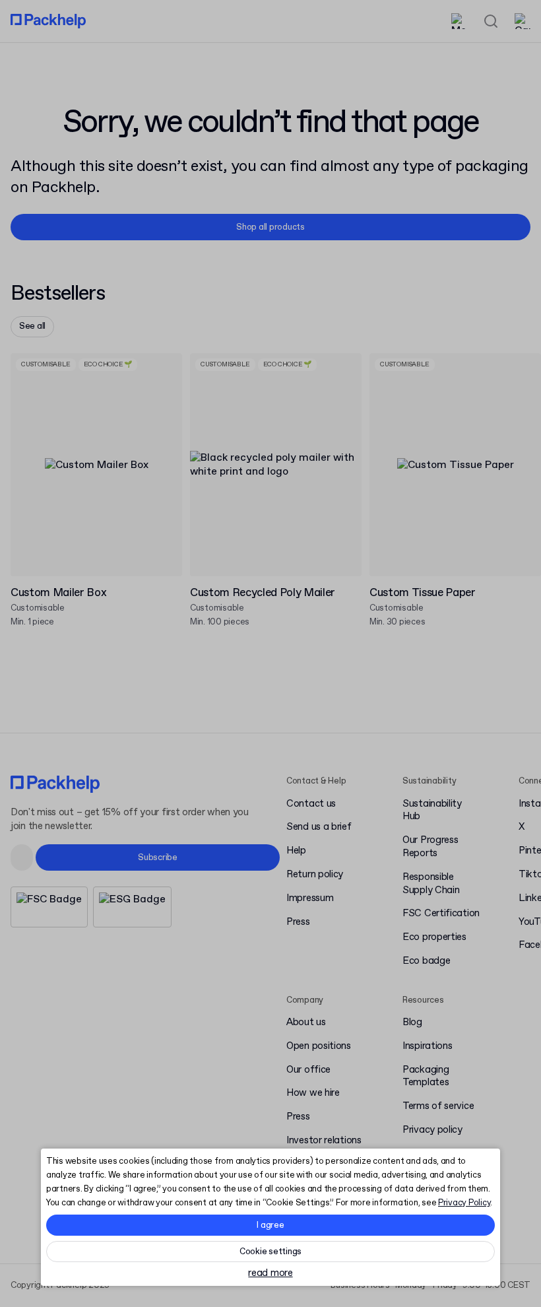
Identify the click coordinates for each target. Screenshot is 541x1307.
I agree (270, 1225)
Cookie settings (270, 1251)
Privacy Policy (464, 1203)
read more (270, 1273)
